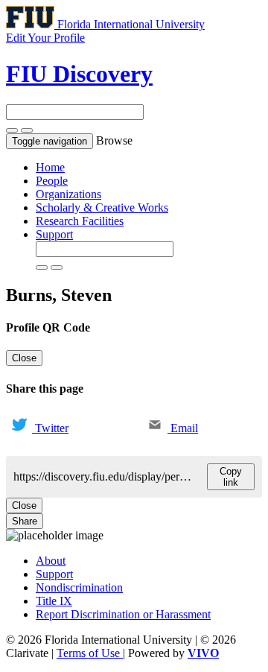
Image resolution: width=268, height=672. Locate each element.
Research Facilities (80, 221)
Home (50, 167)
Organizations (68, 194)
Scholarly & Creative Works (102, 207)
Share (24, 521)
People (52, 180)
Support (54, 234)
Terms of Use (90, 653)
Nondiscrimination (79, 587)
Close (24, 358)
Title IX (54, 601)
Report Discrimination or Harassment (123, 614)
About (51, 560)
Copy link (231, 477)
